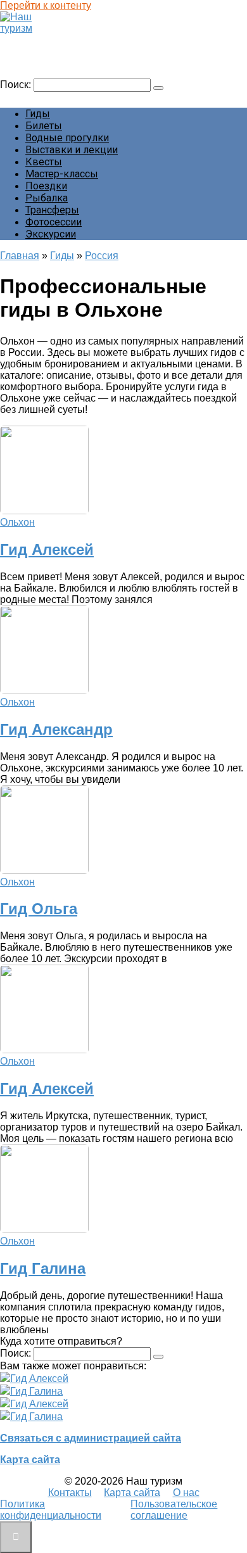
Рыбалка (46, 198)
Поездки (46, 186)
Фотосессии (53, 222)
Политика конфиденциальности (50, 1510)
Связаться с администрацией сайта (90, 1438)
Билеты (43, 126)
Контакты (70, 1492)
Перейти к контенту (45, 5)
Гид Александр (56, 729)
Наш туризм (34, 40)
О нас (186, 1492)
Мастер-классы (61, 174)
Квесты (43, 162)
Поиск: (17, 84)
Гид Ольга (38, 908)
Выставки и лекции (71, 150)
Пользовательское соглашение (173, 1510)
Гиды (37, 114)
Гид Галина (43, 1268)
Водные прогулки (67, 138)
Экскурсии (50, 234)
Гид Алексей (47, 549)
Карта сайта (30, 1459)
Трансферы (52, 210)
